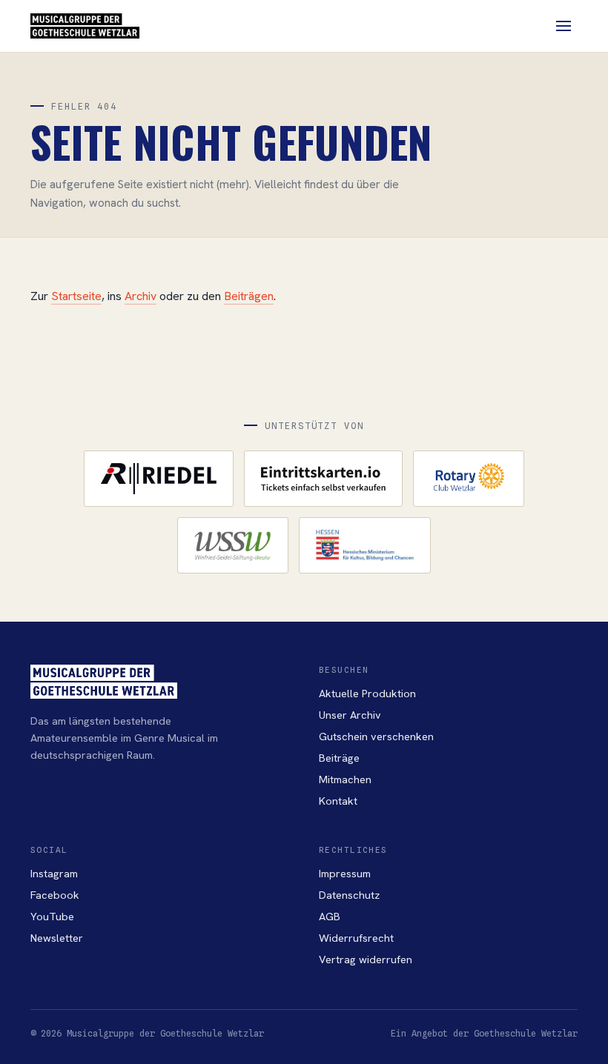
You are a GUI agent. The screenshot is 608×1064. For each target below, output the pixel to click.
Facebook (54, 895)
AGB (329, 916)
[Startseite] (84, 26)
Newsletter (56, 938)
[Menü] (563, 26)
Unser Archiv (350, 715)
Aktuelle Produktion (367, 693)
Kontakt (338, 801)
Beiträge (339, 758)
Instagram (54, 873)
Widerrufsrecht (356, 938)
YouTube (52, 916)
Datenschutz (349, 895)
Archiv (140, 296)
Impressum (345, 873)
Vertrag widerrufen (365, 959)
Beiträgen (249, 296)
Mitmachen (345, 779)
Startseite (76, 296)
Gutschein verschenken (376, 736)
